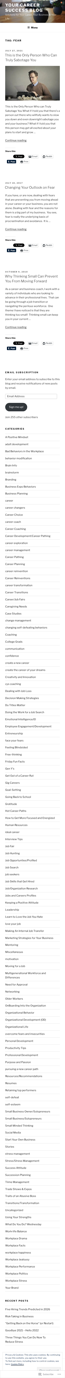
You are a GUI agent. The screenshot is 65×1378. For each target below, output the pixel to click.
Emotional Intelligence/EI (20, 719)
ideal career (12, 832)
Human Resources (16, 825)
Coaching (11, 634)
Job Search (12, 867)
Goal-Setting (13, 789)
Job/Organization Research (21, 888)
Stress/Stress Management (22, 1160)
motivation (12, 959)
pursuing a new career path (21, 1069)
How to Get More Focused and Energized (30, 818)
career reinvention (16, 571)
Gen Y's (9, 768)
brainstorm (12, 472)
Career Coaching (15, 529)
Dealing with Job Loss (18, 691)
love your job (13, 923)
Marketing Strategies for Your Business (29, 938)
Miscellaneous (14, 952)
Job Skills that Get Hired (19, 881)
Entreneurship (14, 733)
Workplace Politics (16, 1273)
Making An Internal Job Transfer (24, 931)
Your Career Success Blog (24, 8)
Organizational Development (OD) (25, 1019)
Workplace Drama (16, 1238)
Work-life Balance (16, 1231)
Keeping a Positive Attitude (21, 902)
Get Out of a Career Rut (19, 775)
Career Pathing (14, 557)
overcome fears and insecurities (25, 1033)
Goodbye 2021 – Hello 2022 (22, 1330)
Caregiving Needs (16, 606)
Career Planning (15, 564)
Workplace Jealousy (17, 1259)
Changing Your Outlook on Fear (30, 187)
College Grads (14, 641)
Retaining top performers (20, 1090)
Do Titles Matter (15, 705)
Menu (34, 27)
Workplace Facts (15, 1245)
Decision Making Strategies (22, 698)
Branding (10, 479)
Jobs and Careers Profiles (20, 895)
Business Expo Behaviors (20, 486)
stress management (17, 1153)
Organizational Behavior (19, 1012)
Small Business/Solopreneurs (23, 1118)
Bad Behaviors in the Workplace (24, 451)
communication (14, 648)
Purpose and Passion (18, 1062)
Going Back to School (18, 797)
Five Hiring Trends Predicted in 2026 (27, 1309)
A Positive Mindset (16, 437)
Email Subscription (22, 372)
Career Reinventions (17, 578)
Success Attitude (15, 1167)
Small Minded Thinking (19, 1125)
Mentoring (11, 944)
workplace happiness (18, 1252)
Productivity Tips (15, 1048)
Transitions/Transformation (22, 1203)
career (9, 500)
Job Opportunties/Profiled (21, 860)
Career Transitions (16, 592)
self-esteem (12, 1104)
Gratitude (11, 804)
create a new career (17, 663)
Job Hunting (12, 853)
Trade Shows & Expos (18, 1189)
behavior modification (18, 458)
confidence (12, 655)
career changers (15, 507)
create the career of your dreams (25, 670)
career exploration (16, 543)
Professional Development (21, 1055)
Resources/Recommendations (23, 1076)
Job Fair (9, 846)
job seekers (12, 874)
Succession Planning (18, 1175)
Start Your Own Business (20, 1139)
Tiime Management (17, 1182)
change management (18, 620)
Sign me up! (16, 407)
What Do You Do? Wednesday (23, 1224)
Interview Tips (14, 839)
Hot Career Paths (15, 810)
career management (17, 550)
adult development (16, 444)
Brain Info (11, 465)
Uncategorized (14, 1210)
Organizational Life (16, 1026)
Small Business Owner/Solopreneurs (27, 1111)
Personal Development (19, 1041)
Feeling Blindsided (16, 747)
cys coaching (13, 684)
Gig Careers (12, 782)
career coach (13, 521)
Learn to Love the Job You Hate (24, 916)
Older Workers (14, 998)
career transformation (18, 585)
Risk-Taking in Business (19, 1316)
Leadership (12, 909)
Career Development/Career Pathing (27, 536)
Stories (9, 1146)
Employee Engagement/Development (28, 726)
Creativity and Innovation (20, 677)
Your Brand (12, 1287)
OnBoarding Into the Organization (25, 1005)
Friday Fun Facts (15, 761)
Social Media (13, 1132)
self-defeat (12, 1097)
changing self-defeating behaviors (26, 627)
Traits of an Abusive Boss (20, 1196)
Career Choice (14, 514)
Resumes (11, 1083)
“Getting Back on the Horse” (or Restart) (29, 1323)
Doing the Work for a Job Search (24, 712)
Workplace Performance (20, 1266)
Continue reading (16, 140)
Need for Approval (16, 984)
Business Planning (16, 493)
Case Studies (13, 613)
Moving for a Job (15, 966)
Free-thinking (13, 754)
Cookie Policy (17, 1364)
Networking (12, 991)
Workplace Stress (16, 1280)
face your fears (14, 740)
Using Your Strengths (18, 1217)
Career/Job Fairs (15, 599)
